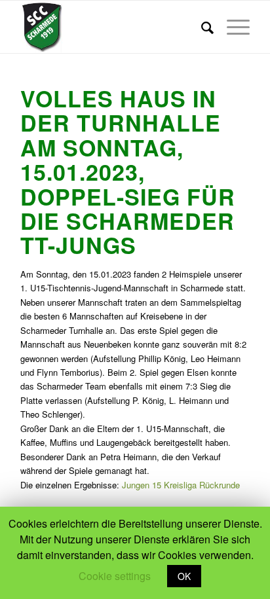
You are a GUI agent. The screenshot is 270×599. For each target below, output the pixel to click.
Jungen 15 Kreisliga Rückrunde (181, 485)
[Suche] (201, 27)
